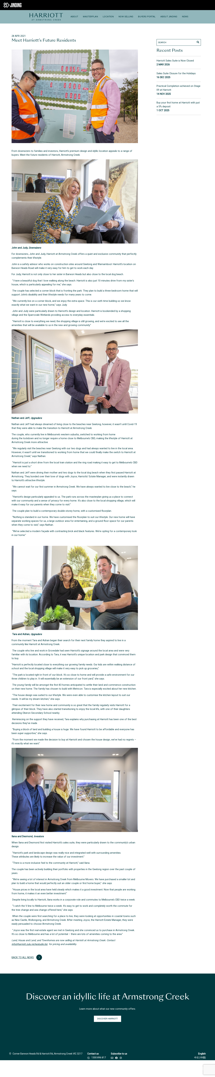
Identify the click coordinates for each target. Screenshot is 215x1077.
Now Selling (126, 16)
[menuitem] (46, 17)
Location (108, 16)
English (202, 1053)
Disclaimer (48, 1068)
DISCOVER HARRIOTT (107, 1018)
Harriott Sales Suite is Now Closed (175, 60)
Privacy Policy (88, 1068)
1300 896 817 (98, 1057)
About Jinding (168, 16)
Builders (33, 1068)
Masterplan (90, 16)
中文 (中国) (200, 1057)
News (185, 16)
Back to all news (23, 957)
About (74, 16)
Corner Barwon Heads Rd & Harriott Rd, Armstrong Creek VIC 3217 (47, 1053)
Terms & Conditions (67, 1068)
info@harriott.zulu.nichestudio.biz (30, 944)
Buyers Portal (147, 16)
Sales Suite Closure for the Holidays (176, 73)
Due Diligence (106, 1068)
